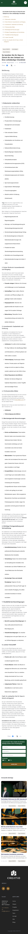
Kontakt (14, 916)
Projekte (14, 907)
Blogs (13, 922)
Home (14, 901)
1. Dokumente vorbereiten (10, 19)
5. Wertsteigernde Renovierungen (11, 29)
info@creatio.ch (6, 911)
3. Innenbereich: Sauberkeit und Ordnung (13, 24)
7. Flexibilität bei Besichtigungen (11, 34)
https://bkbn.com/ (19, 399)
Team (13, 913)
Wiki (13, 919)
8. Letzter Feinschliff (8, 37)
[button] (5, 2)
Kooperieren (15, 910)
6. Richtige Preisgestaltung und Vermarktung (14, 32)
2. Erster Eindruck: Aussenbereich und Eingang (14, 21)
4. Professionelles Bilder (9, 27)
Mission (14, 904)
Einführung (6, 16)
